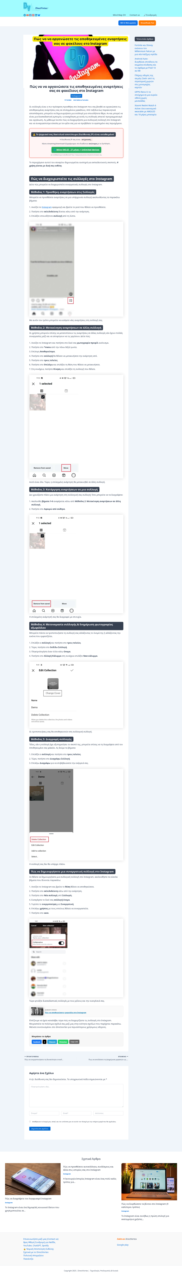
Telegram (52, 1042)
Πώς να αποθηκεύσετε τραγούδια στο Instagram (65, 1013)
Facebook (36, 1042)
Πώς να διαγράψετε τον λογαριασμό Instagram (28, 1198)
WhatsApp (63, 1042)
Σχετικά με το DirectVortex (35, 1252)
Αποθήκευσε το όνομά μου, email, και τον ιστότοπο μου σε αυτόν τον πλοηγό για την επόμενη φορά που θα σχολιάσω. (74, 1122)
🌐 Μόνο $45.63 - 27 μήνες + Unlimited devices (76, 149)
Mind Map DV (119, 15)
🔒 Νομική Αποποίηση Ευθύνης (38, 1249)
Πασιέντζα (28, 1259)
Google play (122, 1244)
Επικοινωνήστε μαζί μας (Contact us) (40, 1239)
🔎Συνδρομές (150, 15)
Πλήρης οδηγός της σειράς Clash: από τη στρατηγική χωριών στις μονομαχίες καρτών (145, 81)
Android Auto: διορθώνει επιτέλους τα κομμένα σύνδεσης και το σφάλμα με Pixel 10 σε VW (146, 64)
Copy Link (74, 1042)
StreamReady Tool (147, 23)
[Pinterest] (33, 15)
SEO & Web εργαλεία (128, 23)
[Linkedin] (36, 15)
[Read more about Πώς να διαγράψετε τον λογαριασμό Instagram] (33, 1178)
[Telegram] (24, 15)
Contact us (135, 15)
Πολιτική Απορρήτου (33, 1255)
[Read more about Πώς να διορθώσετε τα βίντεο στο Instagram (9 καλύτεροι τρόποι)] (149, 1181)
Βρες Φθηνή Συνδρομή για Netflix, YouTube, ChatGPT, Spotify (39, 1244)
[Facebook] (30, 15)
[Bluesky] (39, 15)
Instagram (76, 95)
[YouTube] (27, 15)
